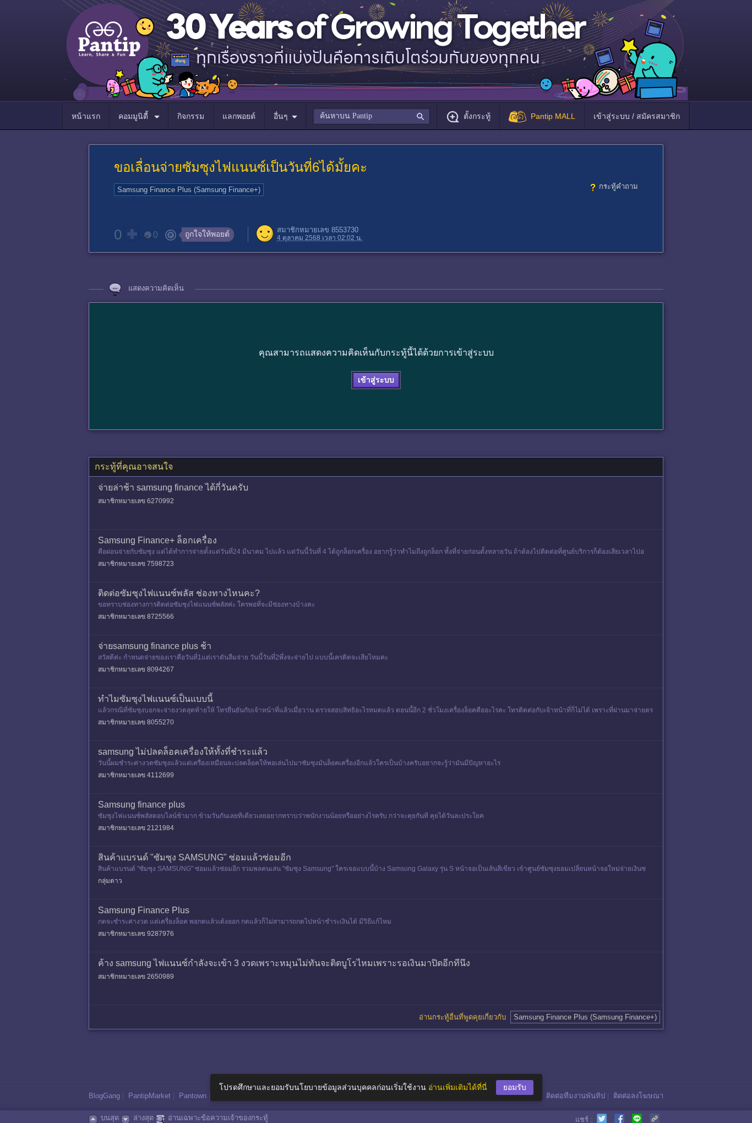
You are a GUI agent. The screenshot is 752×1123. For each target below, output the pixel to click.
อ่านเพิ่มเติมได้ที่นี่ (457, 1087)
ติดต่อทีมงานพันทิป (575, 1096)
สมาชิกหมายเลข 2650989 (136, 976)
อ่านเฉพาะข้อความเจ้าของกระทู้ (218, 1118)
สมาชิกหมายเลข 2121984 (136, 828)
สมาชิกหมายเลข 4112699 (136, 775)
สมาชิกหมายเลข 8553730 (317, 230)
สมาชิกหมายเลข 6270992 (136, 501)
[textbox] (371, 116)
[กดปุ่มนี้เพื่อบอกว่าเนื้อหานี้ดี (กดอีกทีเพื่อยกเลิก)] (131, 234)
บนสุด (110, 1118)
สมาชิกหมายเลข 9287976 (136, 933)
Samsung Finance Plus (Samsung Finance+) (188, 190)
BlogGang (104, 1096)
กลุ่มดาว (110, 881)
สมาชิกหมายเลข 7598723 (136, 564)
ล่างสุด (143, 1118)
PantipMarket (149, 1096)
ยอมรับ (514, 1087)
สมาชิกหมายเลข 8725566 (136, 616)
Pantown (192, 1096)
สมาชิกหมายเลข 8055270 (136, 722)
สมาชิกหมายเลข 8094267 (136, 669)
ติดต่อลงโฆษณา (638, 1096)
